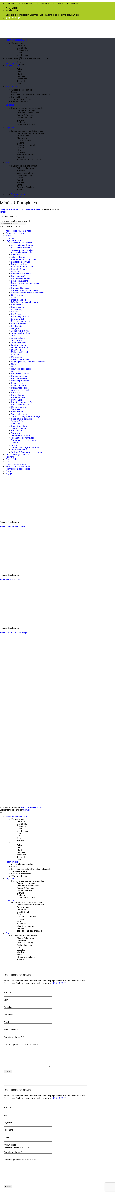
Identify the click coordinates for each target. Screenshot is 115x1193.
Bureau (9, 235)
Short (19, 74)
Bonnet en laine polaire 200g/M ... (15, 632)
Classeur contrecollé (26, 145)
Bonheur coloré (18, 276)
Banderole (21, 170)
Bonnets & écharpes (20, 278)
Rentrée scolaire (18, 407)
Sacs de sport (17, 411)
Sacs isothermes (19, 414)
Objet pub (10, 105)
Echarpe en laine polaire (11, 579)
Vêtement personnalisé (16, 40)
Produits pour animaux (16, 464)
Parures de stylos (19, 376)
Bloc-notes (22, 138)
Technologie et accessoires (23, 440)
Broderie (15, 285)
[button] (3, 212)
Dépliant (20, 147)
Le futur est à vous (19, 347)
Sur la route (16, 430)
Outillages (15, 371)
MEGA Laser (17, 357)
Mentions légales (13, 10)
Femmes (10, 238)
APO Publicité (12, 8)
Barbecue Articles (19, 264)
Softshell (21, 76)
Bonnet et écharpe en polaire (13, 526)
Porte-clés (16, 392)
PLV (7, 162)
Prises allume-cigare (20, 404)
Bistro (14, 92)
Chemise (21, 52)
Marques (15, 354)
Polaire (20, 69)
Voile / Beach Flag (25, 173)
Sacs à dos (16, 409)
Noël (13, 366)
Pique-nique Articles (20, 381)
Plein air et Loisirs (19, 388)
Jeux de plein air (18, 338)
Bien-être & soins (19, 269)
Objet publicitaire (32, 209)
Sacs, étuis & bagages (21, 419)
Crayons (15, 297)
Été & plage (16, 314)
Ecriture (20, 120)
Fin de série (16, 326)
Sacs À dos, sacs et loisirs (18, 466)
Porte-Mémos (17, 395)
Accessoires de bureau (21, 243)
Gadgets (21, 122)
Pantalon (21, 64)
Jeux (13, 335)
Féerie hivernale (18, 323)
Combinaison (23, 55)
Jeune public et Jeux (26, 124)
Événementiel (17, 319)
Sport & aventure (19, 426)
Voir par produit (18, 43)
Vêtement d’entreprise (21, 99)
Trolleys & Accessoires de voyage (26, 452)
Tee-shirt (21, 81)
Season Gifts (17, 421)
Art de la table (23, 135)
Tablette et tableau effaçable (29, 159)
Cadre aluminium (24, 175)
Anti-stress (16, 254)
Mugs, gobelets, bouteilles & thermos (28, 361)
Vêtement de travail (20, 101)
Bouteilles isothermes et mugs (25, 283)
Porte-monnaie (18, 397)
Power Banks (17, 400)
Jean (19, 62)
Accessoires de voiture (21, 247)
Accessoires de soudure (22, 90)
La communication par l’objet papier (27, 131)
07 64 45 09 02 (13, 18)
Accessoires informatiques (23, 250)
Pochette (21, 157)
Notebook (21, 152)
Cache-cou (22, 48)
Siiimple (26, 810)
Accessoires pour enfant (22, 252)
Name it (14, 364)
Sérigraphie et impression (11, 209)
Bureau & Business (25, 115)
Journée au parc (18, 342)
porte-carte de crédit (20, 390)
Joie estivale (17, 340)
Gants (19, 57)
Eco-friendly (16, 309)
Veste (19, 83)
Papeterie (10, 128)
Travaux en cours (19, 450)
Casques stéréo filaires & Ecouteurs (27, 292)
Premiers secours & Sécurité (24, 402)
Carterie (20, 143)
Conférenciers (17, 295)
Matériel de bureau (25, 155)
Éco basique (17, 304)
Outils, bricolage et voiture (17, 454)
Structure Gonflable (25, 187)
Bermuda (21, 45)
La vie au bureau (18, 345)
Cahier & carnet (24, 140)
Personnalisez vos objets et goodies (27, 108)
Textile (8, 471)
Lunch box (16, 350)
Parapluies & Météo (20, 373)
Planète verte (17, 383)
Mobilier (20, 182)
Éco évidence (17, 307)
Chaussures (22, 50)
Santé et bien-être (19, 97)
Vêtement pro (12, 86)
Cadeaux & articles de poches (25, 290)
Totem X (20, 189)
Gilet (19, 59)
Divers (20, 177)
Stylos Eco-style (18, 428)
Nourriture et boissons (21, 369)
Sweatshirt (22, 79)
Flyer (19, 150)
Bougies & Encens (19, 281)
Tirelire (14, 445)
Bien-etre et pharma (15, 233)
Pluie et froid (11, 459)
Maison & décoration (20, 352)
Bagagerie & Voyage (26, 110)
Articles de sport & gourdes (23, 259)
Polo (19, 71)
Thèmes (15, 442)
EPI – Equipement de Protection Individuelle (31, 94)
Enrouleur (21, 180)
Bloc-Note (15, 271)
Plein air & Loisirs (19, 385)
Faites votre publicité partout (24, 166)
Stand (19, 185)
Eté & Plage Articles (20, 316)
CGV (39, 807)
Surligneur (15, 433)
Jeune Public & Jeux (20, 331)
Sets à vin (15, 423)
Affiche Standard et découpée (30, 133)
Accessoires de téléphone (23, 245)
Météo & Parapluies (20, 359)
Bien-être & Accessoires (28, 113)
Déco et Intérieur (24, 117)
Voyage (9, 473)
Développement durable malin (24, 302)
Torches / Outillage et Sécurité (25, 447)
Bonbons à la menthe (21, 273)
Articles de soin (18, 257)
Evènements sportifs (20, 321)
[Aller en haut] (1, 812)
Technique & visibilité (20, 435)
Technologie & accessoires (18, 469)
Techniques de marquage (22, 438)
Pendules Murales (19, 378)
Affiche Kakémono (25, 168)
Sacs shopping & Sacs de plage (25, 416)
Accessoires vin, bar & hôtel (18, 231)
